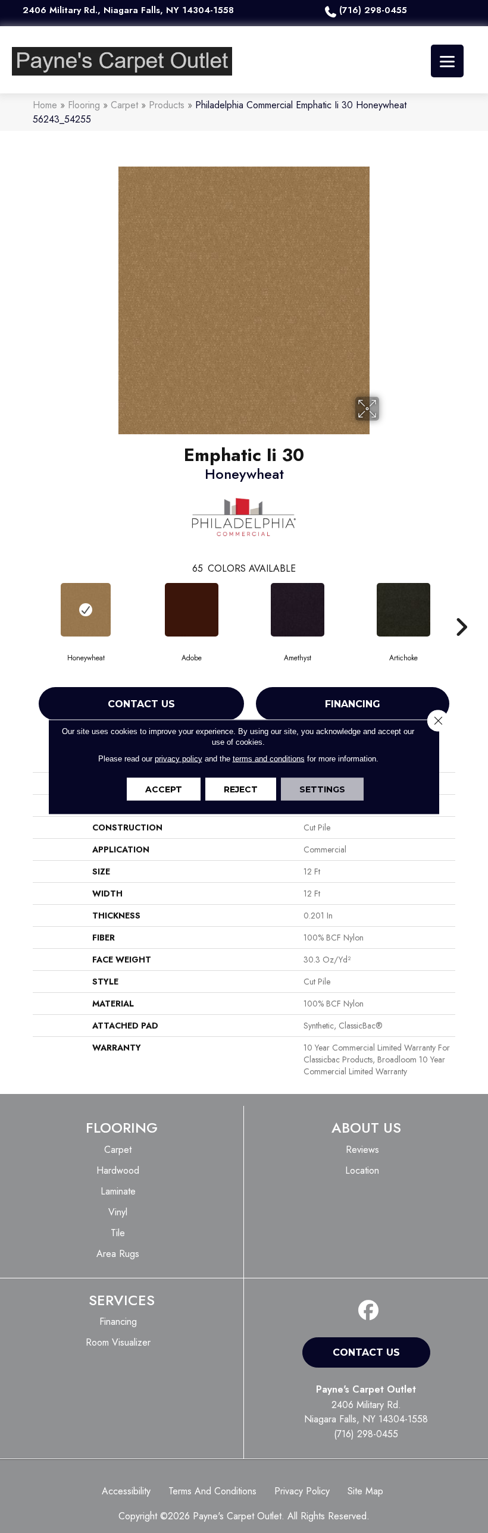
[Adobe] (192, 609)
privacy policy (178, 758)
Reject (241, 788)
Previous (27, 609)
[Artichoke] (403, 609)
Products (166, 105)
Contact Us (141, 704)
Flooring (84, 105)
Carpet (124, 105)
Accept (163, 788)
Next (461, 609)
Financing (352, 704)
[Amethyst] (298, 609)
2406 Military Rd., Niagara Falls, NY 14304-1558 (128, 10)
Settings (322, 788)
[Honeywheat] (86, 609)
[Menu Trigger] (447, 61)
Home (45, 105)
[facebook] (368, 1310)
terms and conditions (269, 758)
